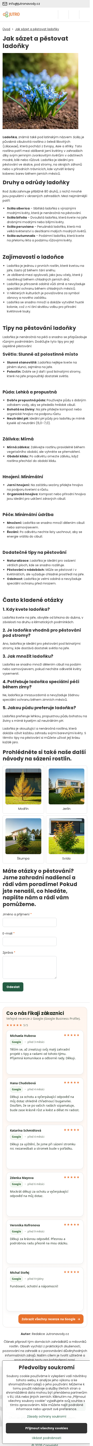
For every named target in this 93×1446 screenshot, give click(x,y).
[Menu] (84, 14)
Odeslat (13, 987)
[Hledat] (63, 14)
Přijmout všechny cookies (46, 1428)
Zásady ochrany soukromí (46, 1416)
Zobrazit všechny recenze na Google (51, 1319)
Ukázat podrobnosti (46, 1438)
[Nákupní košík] (74, 14)
